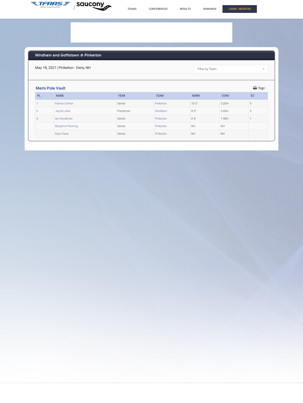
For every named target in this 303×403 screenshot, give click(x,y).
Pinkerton (161, 103)
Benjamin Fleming (66, 126)
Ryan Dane (62, 133)
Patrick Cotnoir (64, 103)
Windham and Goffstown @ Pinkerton (68, 55)
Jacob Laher (63, 111)
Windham (161, 111)
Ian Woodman (64, 118)
